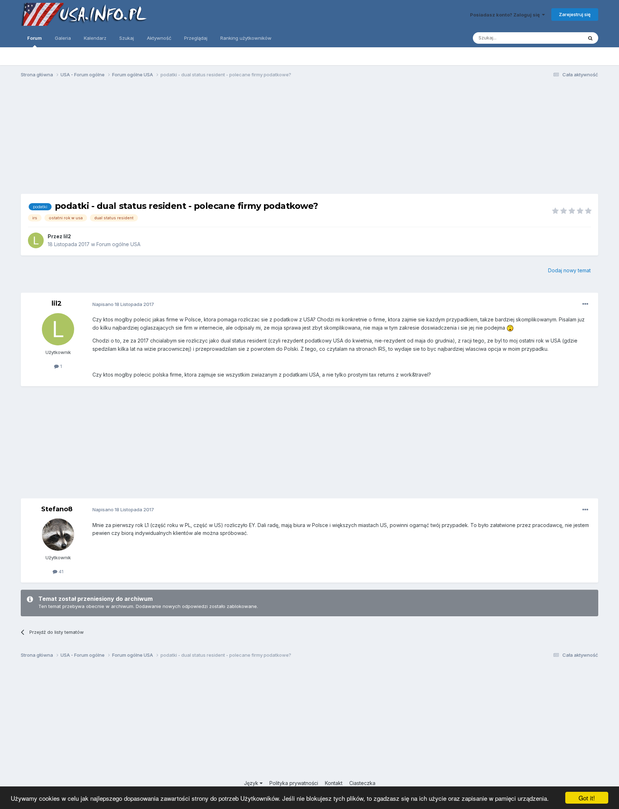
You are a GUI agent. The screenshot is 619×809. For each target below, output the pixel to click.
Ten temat (562, 37)
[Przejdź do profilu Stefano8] (58, 534)
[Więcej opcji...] (585, 304)
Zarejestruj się (575, 14)
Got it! (587, 797)
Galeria (63, 38)
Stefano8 (56, 509)
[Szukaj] (590, 38)
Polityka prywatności (293, 783)
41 (60, 571)
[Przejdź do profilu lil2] (36, 240)
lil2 (67, 236)
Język (252, 783)
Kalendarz (95, 38)
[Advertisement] (309, 139)
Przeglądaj (195, 38)
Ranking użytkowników (246, 38)
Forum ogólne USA (118, 244)
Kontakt (333, 783)
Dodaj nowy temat (569, 270)
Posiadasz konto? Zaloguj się (506, 15)
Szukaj (126, 38)
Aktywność (159, 38)
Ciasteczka (362, 783)
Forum (34, 38)
